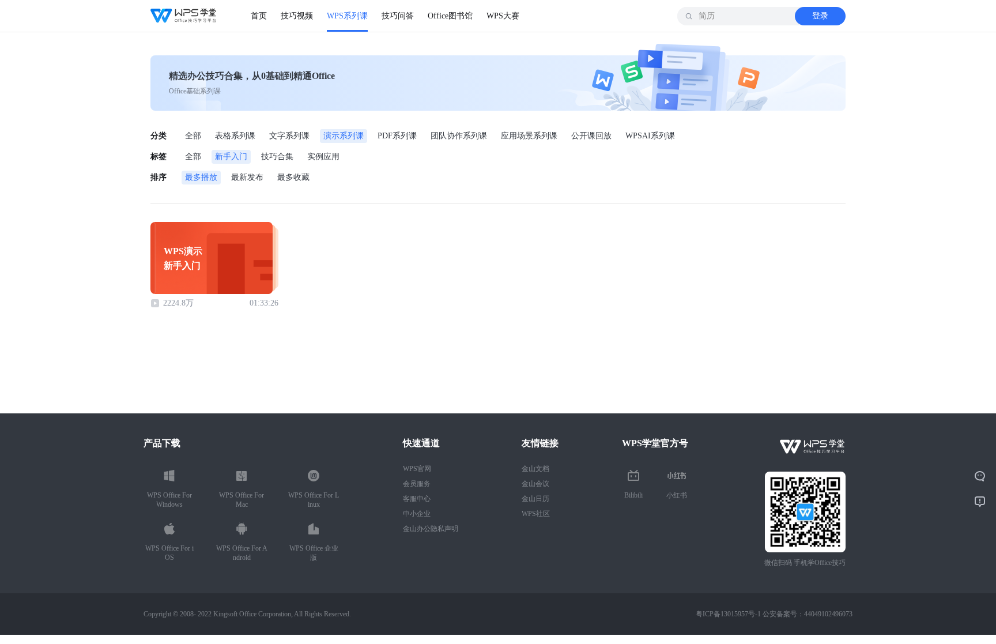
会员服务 (417, 484)
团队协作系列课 (459, 135)
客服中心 (417, 499)
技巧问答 (398, 16)
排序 (158, 177)
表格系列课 (235, 135)
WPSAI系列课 (650, 135)
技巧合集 (277, 156)
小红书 (676, 495)
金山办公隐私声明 (430, 529)
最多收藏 (293, 177)
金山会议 (535, 484)
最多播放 (201, 177)
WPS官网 (417, 469)
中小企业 (417, 514)
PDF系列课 (397, 135)
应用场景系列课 (529, 135)
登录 (820, 16)
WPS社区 (536, 514)
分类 (158, 135)
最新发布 (247, 177)
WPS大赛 (502, 16)
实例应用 (323, 156)
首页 (259, 16)
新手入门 (231, 156)
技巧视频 (297, 16)
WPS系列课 (347, 16)
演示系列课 (343, 135)
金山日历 (535, 499)
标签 (158, 156)
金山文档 (535, 469)
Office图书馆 (450, 16)
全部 (193, 135)
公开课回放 (591, 135)
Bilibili (633, 495)
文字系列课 (289, 135)
